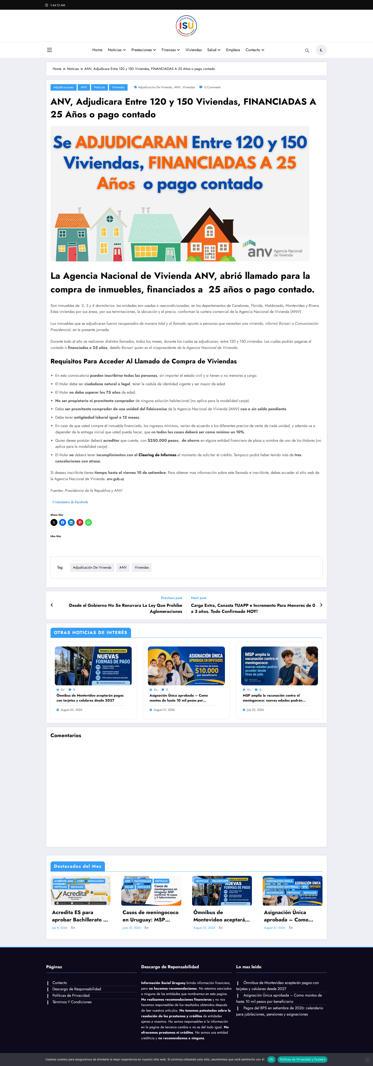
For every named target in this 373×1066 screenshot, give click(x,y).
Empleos (233, 50)
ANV (84, 87)
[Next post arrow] (321, 605)
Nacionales (142, 881)
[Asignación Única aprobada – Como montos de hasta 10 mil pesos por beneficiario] (186, 665)
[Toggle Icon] (49, 50)
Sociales (77, 887)
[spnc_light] (321, 50)
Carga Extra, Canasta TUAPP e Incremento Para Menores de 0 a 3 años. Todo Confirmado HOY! (253, 608)
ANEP (80, 881)
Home (97, 50)
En (62, 690)
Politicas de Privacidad (71, 995)
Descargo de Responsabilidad (76, 989)
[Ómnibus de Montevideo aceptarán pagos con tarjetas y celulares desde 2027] (93, 665)
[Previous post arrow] (52, 605)
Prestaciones (141, 50)
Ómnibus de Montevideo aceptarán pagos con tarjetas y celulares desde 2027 (90, 698)
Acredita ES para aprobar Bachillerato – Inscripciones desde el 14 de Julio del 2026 (79, 916)
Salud (211, 50)
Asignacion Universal (282, 887)
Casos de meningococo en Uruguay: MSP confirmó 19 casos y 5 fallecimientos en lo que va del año (151, 916)
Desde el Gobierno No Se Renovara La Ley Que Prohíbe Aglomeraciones (125, 608)
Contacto (253, 50)
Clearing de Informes (157, 455)
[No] (367, 1059)
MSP (127, 881)
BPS (305, 887)
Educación (96, 881)
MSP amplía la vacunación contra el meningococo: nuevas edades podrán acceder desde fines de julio (272, 698)
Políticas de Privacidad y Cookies (302, 1059)
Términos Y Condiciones (72, 1002)
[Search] (307, 50)
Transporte (220, 881)
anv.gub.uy (115, 479)
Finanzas (169, 50)
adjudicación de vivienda (155, 87)
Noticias (115, 50)
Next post (198, 598)
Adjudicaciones (64, 87)
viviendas (189, 87)
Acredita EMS (63, 881)
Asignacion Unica (279, 881)
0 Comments (212, 87)
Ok (271, 1059)
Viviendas (194, 50)
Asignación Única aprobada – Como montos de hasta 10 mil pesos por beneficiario (179, 698)
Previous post (171, 598)
